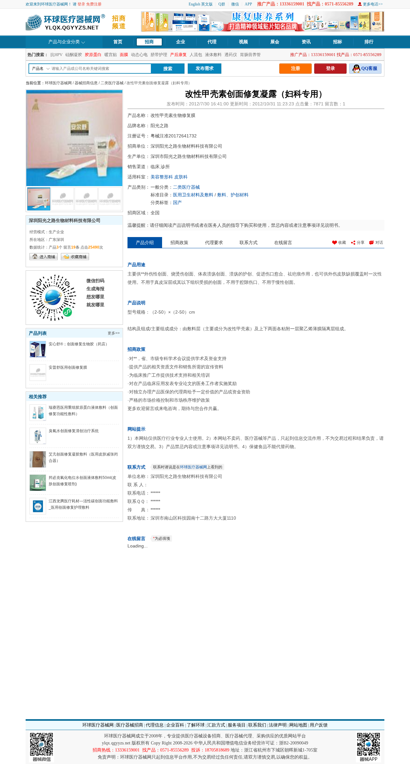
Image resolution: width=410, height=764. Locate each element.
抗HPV (56, 54)
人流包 (196, 54)
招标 (337, 41)
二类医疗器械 (112, 83)
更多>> (114, 333)
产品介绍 (145, 242)
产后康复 (178, 54)
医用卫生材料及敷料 (193, 194)
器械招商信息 (86, 83)
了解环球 (196, 725)
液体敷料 (213, 54)
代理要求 (214, 242)
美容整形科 (162, 176)
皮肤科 (181, 176)
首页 (117, 41)
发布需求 (205, 68)
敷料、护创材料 (233, 194)
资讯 (306, 41)
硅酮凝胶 (73, 54)
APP (248, 4)
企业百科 (175, 725)
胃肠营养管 (250, 54)
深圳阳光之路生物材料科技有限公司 (65, 220)
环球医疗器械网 (58, 83)
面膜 (124, 54)
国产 (177, 202)
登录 (81, 4)
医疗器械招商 (129, 725)
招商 (149, 41)
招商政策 (179, 242)
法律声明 (278, 725)
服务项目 (237, 725)
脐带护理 (159, 54)
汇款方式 (216, 725)
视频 (243, 41)
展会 (274, 41)
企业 (180, 41)
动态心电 (139, 54)
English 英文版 (201, 4)
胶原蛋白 (93, 54)
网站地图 (298, 725)
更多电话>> (373, 4)
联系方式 (249, 242)
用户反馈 (319, 725)
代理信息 (155, 725)
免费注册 (94, 4)
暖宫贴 (110, 54)
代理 (212, 41)
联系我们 (257, 725)
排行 (369, 41)
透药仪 (231, 54)
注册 (295, 68)
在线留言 (283, 242)
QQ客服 (369, 68)
